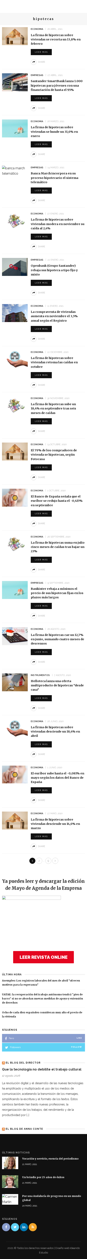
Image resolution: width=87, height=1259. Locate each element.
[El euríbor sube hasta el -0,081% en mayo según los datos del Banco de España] (15, 774)
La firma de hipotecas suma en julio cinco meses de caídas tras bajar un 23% (58, 547)
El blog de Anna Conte (24, 1128)
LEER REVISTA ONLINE (44, 957)
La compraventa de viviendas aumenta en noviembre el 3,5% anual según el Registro (54, 316)
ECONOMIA (37, 29)
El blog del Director (23, 1062)
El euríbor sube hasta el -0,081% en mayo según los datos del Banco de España (57, 778)
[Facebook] (6, 1227)
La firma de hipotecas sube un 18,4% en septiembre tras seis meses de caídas (53, 408)
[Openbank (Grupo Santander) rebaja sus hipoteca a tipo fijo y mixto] (15, 267)
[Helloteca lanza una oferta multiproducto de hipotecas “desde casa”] (15, 682)
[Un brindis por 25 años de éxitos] (10, 1181)
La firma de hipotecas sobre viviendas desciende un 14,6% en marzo (55, 824)
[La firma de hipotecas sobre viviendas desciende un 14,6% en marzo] (15, 820)
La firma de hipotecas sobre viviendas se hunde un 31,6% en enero (54, 131)
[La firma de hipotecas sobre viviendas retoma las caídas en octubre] (15, 359)
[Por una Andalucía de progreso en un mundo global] (10, 1199)
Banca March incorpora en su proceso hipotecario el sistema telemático (54, 178)
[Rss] (33, 1227)
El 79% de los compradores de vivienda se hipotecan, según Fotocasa (54, 454)
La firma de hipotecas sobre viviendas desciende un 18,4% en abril (55, 731)
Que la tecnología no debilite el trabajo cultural (41, 1069)
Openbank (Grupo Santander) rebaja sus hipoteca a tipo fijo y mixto (54, 270)
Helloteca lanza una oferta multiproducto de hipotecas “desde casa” (57, 685)
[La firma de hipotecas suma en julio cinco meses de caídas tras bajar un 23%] (15, 543)
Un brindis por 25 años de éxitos (43, 1177)
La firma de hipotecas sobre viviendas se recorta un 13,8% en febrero (56, 39)
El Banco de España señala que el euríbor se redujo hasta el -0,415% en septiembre (57, 501)
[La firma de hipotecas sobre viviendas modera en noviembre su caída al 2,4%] (15, 220)
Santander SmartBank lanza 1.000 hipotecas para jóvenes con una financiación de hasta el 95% (57, 85)
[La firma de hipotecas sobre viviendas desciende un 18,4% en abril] (15, 728)
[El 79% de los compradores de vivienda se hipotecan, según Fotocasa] (15, 451)
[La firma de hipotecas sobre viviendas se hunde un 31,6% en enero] (15, 128)
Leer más (41, 52)
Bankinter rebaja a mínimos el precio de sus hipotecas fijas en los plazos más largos (57, 593)
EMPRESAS (37, 75)
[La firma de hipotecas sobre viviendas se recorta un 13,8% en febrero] (15, 36)
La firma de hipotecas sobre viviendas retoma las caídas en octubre (54, 362)
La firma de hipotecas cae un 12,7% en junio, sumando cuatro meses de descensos (57, 639)
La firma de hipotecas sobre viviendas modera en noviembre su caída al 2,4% (57, 224)
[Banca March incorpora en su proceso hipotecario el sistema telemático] (15, 171)
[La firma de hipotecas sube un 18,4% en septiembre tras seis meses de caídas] (15, 405)
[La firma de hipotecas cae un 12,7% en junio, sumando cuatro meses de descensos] (15, 636)
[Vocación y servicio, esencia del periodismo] (10, 1163)
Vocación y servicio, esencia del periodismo (50, 1158)
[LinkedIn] (24, 1227)
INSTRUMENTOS (40, 675)
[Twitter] (15, 1227)
